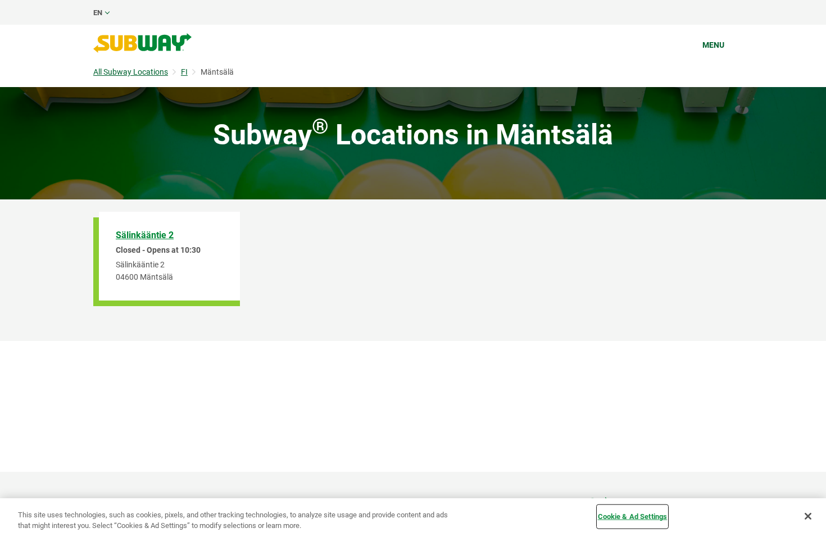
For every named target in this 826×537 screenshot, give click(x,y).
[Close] (808, 516)
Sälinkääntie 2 (145, 235)
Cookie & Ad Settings (633, 516)
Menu (713, 44)
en (97, 12)
